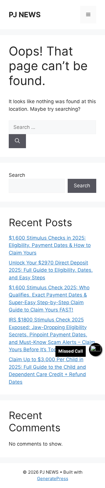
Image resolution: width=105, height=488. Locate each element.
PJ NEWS (25, 14)
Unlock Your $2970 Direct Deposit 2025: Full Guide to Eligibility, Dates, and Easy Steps (51, 270)
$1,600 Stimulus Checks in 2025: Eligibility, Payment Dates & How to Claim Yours (50, 245)
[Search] (17, 141)
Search (17, 175)
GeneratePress (52, 478)
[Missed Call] (95, 349)
